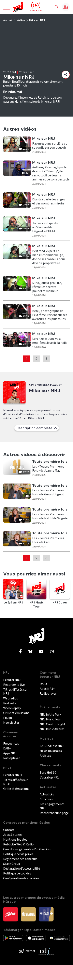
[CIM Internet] (27, 951)
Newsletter (11, 723)
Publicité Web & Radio (18, 844)
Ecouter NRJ (11, 680)
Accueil (8, 20)
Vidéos (21, 20)
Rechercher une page (54, 813)
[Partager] (66, 75)
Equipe (8, 718)
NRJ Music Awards (52, 729)
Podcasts (9, 703)
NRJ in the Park (50, 715)
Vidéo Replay (12, 708)
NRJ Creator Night (52, 724)
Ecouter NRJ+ (12, 775)
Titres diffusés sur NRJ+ (15, 782)
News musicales (51, 751)
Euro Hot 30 (48, 773)
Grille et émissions (16, 713)
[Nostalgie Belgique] (28, 914)
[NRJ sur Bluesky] (30, 651)
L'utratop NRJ (49, 777)
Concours (46, 799)
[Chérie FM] (10, 914)
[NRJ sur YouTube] (41, 651)
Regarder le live (14, 685)
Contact (9, 830)
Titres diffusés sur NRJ (15, 692)
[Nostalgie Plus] (46, 914)
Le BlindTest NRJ (51, 746)
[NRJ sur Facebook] (20, 651)
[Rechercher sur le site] (56, 7)
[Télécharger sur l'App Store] (36, 938)
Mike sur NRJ (37, 20)
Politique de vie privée (18, 854)
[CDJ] (46, 951)
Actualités (47, 794)
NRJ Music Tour (50, 719)
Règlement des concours (20, 859)
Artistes (45, 756)
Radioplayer (11, 758)
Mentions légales (15, 840)
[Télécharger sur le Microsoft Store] (59, 938)
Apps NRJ (9, 753)
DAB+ (7, 748)
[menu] (6, 7)
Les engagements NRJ (52, 806)
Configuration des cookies (21, 878)
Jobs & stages (12, 835)
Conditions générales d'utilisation (26, 849)
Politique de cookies (17, 873)
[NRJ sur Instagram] (52, 651)
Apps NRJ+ (47, 689)
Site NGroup (11, 864)
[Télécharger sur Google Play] (13, 938)
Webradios (10, 698)
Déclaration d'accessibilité (21, 869)
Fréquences (11, 744)
